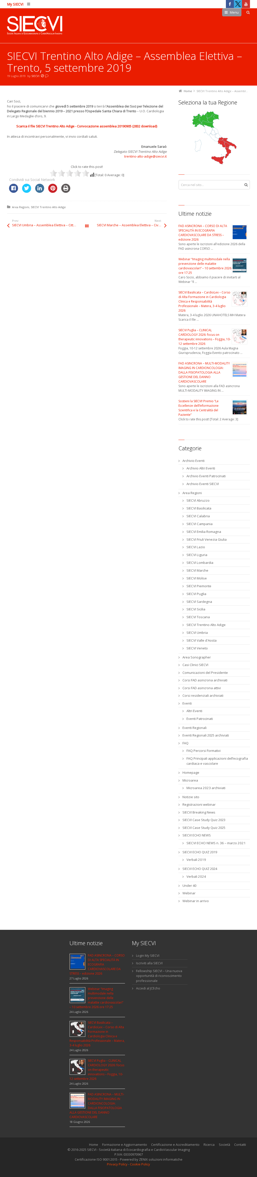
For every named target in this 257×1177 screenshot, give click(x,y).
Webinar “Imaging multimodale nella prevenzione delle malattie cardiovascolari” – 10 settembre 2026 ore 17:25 (204, 266)
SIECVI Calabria (198, 516)
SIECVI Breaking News (198, 812)
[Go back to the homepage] (34, 25)
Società (224, 1144)
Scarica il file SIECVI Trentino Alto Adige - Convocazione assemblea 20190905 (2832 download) (86, 126)
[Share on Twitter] (26, 191)
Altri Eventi (194, 711)
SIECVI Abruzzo (198, 500)
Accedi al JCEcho (148, 988)
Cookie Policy (140, 1164)
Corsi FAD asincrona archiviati (204, 680)
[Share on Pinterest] (52, 191)
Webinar (189, 893)
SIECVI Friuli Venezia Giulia (206, 539)
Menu (234, 12)
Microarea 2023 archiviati (205, 788)
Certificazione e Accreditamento (175, 1144)
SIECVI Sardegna (199, 601)
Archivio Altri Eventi (200, 468)
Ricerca (209, 1144)
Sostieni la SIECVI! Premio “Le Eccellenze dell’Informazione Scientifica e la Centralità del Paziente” (198, 408)
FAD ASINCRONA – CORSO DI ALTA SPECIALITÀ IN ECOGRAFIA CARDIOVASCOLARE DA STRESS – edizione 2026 (202, 233)
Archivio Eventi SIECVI (202, 484)
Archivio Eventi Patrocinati (206, 476)
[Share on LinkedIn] (39, 191)
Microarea (190, 780)
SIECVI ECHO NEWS (196, 835)
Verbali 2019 (196, 859)
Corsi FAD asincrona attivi (201, 688)
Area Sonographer (196, 657)
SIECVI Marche (197, 570)
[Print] (65, 191)
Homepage (190, 772)
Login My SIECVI (147, 955)
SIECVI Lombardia (199, 562)
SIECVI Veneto (197, 648)
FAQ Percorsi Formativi (203, 750)
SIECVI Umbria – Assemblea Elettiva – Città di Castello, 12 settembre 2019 (49, 225)
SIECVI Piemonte (198, 586)
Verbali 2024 (196, 876)
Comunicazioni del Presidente (205, 672)
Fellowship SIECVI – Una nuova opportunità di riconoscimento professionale (159, 976)
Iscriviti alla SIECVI (149, 963)
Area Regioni (20, 207)
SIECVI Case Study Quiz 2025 (203, 827)
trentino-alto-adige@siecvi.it (145, 156)
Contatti (240, 1144)
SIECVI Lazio (195, 547)
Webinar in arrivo (195, 901)
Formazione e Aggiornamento (124, 1144)
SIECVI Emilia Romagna (203, 531)
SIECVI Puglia (196, 594)
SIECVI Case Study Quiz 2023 (203, 820)
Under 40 (189, 885)
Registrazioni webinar (199, 804)
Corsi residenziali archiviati (202, 695)
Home (93, 1144)
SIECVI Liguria (196, 555)
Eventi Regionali (194, 727)
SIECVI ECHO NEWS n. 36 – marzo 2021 (216, 843)
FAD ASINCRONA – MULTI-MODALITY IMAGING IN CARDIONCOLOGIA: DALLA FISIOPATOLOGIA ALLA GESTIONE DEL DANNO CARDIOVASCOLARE (204, 372)
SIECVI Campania (199, 524)
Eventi (187, 703)
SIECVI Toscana (198, 617)
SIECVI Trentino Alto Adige (48, 207)
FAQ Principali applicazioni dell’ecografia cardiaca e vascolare (217, 761)
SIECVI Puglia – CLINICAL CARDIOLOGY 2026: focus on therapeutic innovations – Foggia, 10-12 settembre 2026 (204, 337)
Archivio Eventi (193, 460)
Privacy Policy (117, 1164)
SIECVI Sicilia (195, 609)
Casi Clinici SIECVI (195, 665)
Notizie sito (190, 797)
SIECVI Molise (196, 578)
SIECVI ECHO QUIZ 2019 (199, 852)
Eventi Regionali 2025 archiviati (205, 735)
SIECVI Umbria (197, 632)
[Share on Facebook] (13, 191)
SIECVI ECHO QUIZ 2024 (199, 868)
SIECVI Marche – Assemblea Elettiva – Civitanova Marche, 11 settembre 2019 (132, 225)
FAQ (185, 743)
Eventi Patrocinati (199, 718)
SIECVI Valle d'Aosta (201, 640)
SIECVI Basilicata (198, 508)
